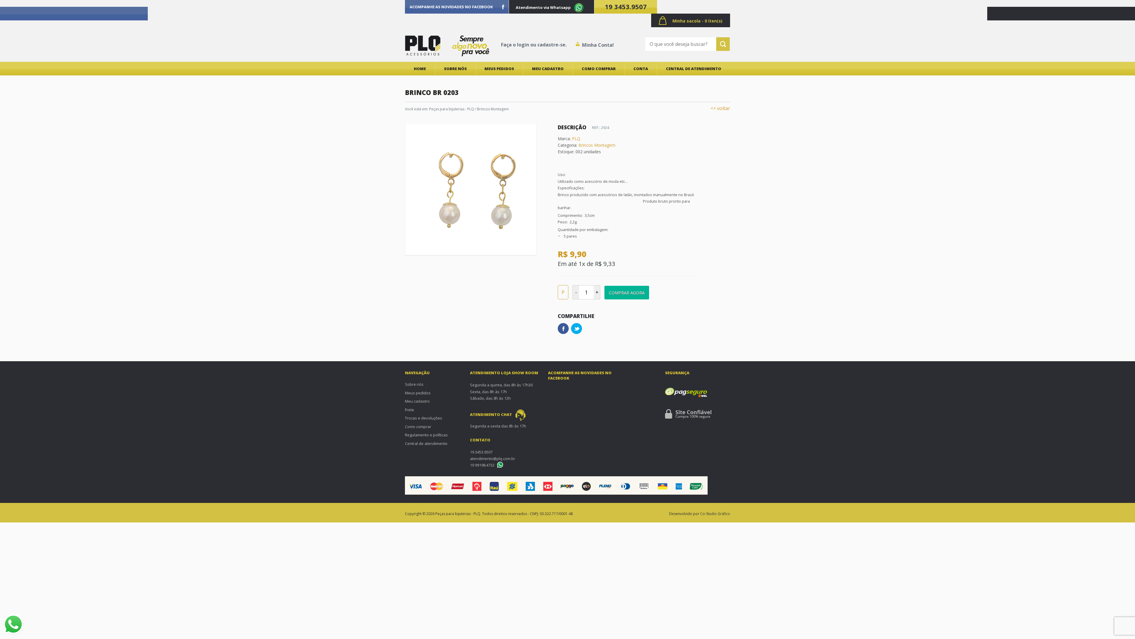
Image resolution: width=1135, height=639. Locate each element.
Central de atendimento (693, 68)
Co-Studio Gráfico (715, 513)
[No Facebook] (503, 7)
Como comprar (599, 68)
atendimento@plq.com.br (492, 458)
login (523, 44)
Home (420, 68)
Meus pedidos (499, 68)
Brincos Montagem (493, 109)
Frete (409, 409)
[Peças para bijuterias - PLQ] (422, 46)
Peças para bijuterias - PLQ (451, 109)
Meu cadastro (548, 68)
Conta (640, 68)
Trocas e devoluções (423, 418)
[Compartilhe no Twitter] (576, 328)
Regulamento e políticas (426, 435)
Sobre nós (455, 68)
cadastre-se (551, 44)
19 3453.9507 (626, 6)
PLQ (576, 138)
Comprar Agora (627, 293)
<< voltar (720, 108)
